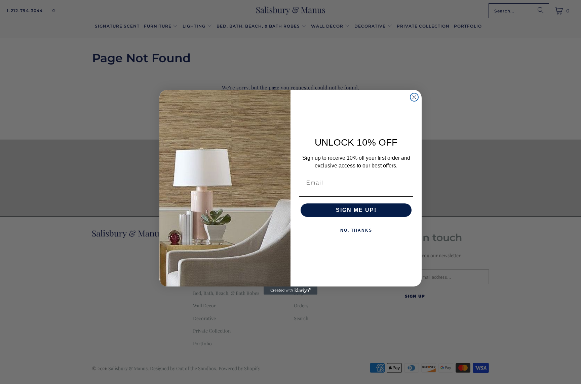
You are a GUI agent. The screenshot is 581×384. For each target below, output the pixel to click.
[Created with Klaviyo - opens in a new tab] (290, 290)
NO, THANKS (356, 230)
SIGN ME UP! (356, 210)
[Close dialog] (414, 97)
